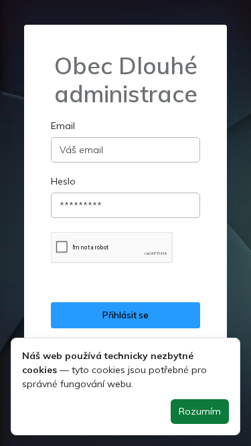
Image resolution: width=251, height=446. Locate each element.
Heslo (63, 181)
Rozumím (200, 411)
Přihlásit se (125, 315)
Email (63, 125)
